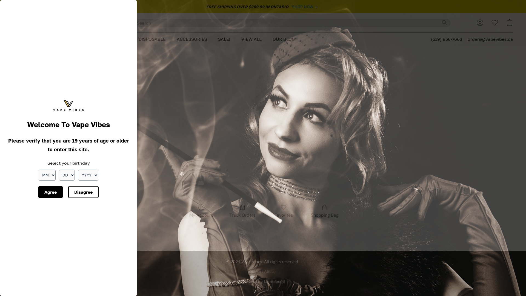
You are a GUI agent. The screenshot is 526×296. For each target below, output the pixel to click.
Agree (50, 192)
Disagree (83, 192)
